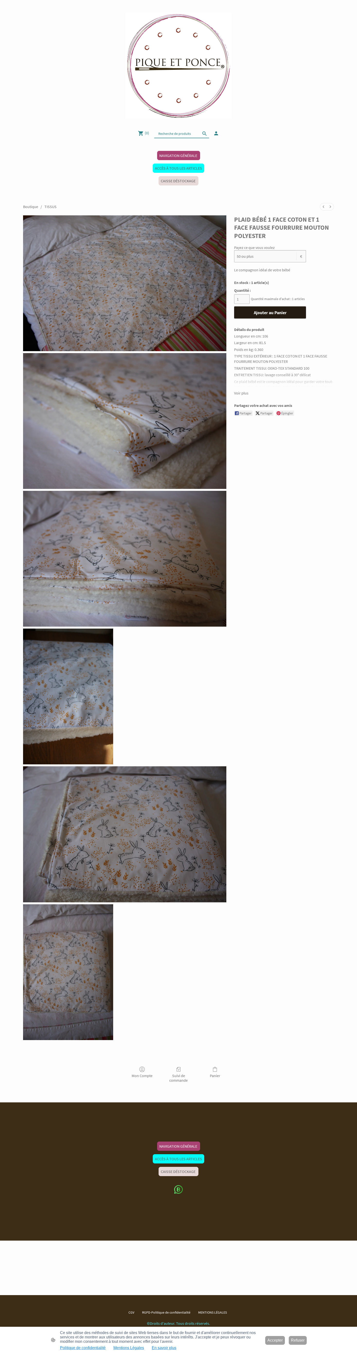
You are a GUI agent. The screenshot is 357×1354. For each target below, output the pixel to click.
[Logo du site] (179, 65)
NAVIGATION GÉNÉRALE (178, 155)
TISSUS (50, 206)
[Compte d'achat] (216, 133)
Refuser (298, 1340)
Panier (215, 1075)
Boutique (30, 206)
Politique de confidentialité (83, 1348)
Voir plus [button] (241, 393)
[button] (204, 134)
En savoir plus (164, 1348)
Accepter (275, 1340)
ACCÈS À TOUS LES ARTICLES (178, 168)
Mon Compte (142, 1075)
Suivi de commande (178, 1078)
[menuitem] (323, 206)
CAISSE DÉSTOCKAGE (178, 180)
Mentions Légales (128, 1348)
